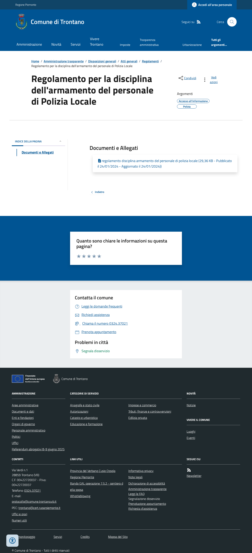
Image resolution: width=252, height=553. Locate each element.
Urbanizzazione (192, 44)
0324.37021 (32, 490)
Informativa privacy (141, 470)
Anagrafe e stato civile (84, 405)
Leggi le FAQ (136, 493)
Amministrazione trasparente (64, 61)
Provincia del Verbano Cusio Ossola (92, 470)
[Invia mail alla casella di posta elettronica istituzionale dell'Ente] (34, 501)
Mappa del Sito (118, 536)
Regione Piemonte (25, 5)
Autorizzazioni (79, 411)
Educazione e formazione (86, 424)
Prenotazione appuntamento (147, 503)
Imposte (125, 44)
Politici (16, 436)
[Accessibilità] (12, 540)
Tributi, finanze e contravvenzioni (149, 411)
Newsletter (194, 475)
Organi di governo (23, 424)
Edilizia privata (137, 417)
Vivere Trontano (96, 41)
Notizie (191, 405)
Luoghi (191, 431)
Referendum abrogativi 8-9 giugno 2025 (38, 449)
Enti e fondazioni (23, 417)
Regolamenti (150, 61)
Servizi (76, 44)
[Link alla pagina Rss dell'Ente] (189, 470)
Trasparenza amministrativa (149, 42)
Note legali (135, 477)
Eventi (191, 437)
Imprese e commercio (142, 405)
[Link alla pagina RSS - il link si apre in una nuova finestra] (198, 21)
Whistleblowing (80, 496)
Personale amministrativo (28, 430)
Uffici (15, 443)
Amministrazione (29, 44)
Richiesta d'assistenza (142, 508)
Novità (56, 44)
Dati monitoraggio (23, 536)
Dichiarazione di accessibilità (146, 483)
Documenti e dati (23, 411)
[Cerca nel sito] (230, 22)
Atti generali (129, 61)
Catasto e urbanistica (84, 417)
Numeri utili (19, 520)
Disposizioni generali (102, 61)
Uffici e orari (19, 514)
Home (35, 61)
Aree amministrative (25, 405)
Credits (85, 536)
